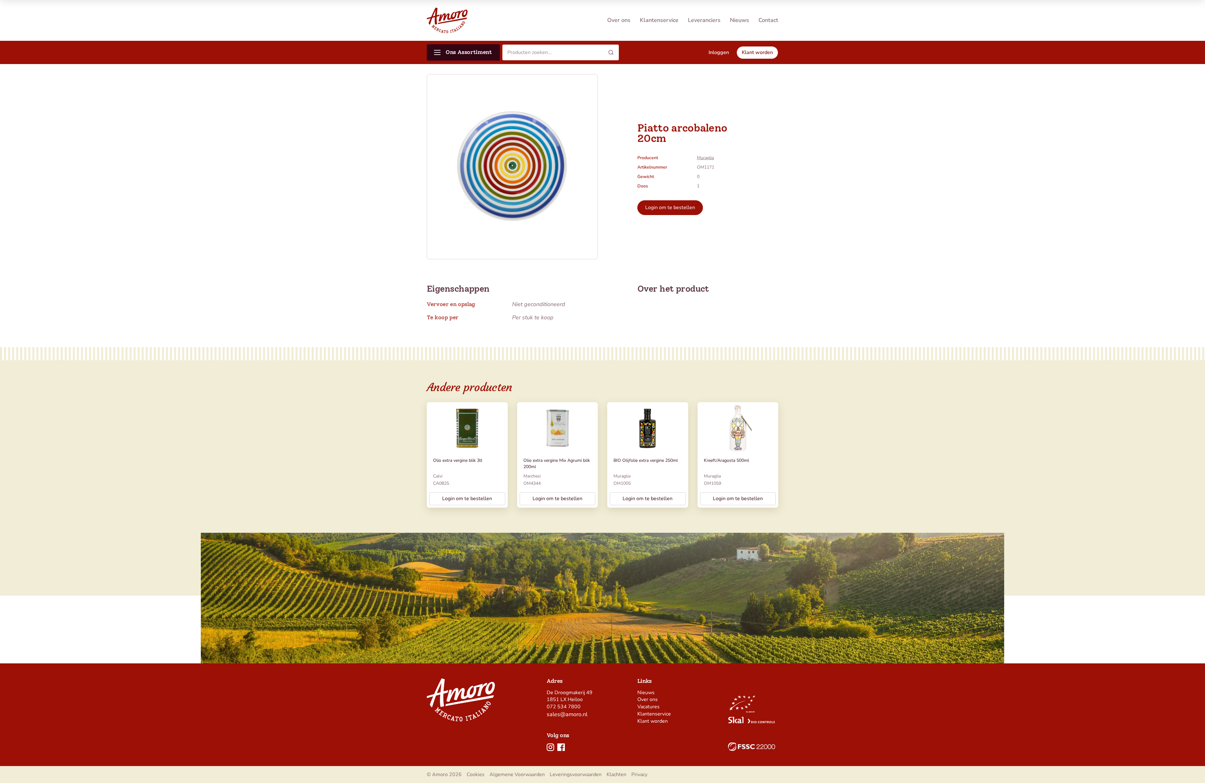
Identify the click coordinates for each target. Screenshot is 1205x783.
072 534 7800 (564, 706)
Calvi (437, 476)
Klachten (616, 774)
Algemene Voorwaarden (517, 774)
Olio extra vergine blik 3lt (457, 460)
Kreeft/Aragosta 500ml (726, 460)
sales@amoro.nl (567, 714)
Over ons (618, 20)
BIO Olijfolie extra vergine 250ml (645, 460)
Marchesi (532, 476)
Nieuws (739, 20)
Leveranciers (704, 20)
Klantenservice (659, 20)
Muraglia (705, 158)
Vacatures (648, 706)
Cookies (476, 774)
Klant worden (652, 721)
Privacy (639, 774)
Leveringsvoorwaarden (576, 774)
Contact (768, 20)
